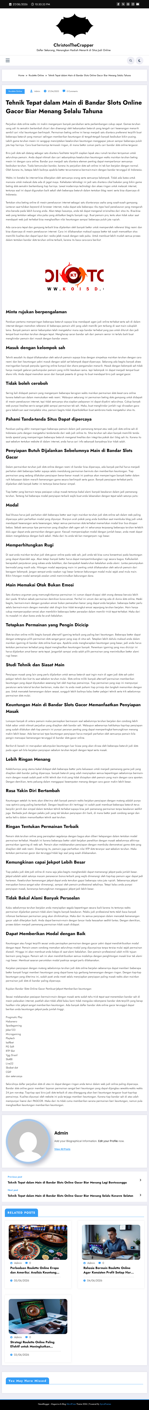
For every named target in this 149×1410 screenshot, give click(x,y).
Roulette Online (15, 91)
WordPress (71, 1404)
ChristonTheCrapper (74, 45)
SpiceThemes (105, 1404)
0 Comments (72, 91)
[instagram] (133, 4)
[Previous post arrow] (140, 1180)
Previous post (15, 1176)
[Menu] (7, 60)
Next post (13, 1190)
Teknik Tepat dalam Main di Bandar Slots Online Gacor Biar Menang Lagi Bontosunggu (67, 1183)
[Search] (131, 61)
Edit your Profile (108, 1141)
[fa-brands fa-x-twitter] (123, 4)
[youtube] (137, 4)
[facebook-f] (118, 4)
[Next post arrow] (140, 1195)
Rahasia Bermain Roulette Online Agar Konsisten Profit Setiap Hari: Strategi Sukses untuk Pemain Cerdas (108, 1270)
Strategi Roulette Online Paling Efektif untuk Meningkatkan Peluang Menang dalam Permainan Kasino (35, 1344)
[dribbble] (128, 4)
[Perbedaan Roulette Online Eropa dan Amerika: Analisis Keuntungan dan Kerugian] (38, 1242)
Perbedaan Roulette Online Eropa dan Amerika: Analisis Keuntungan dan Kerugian (35, 1270)
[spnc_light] (139, 60)
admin (37, 91)
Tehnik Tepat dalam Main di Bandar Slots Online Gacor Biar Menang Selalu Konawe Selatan (70, 1196)
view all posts (62, 1149)
